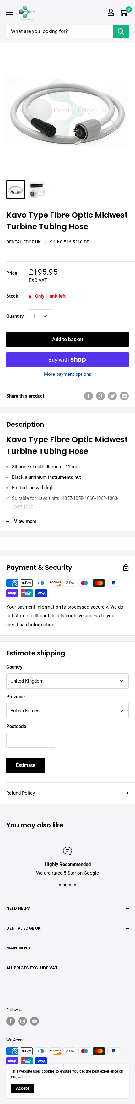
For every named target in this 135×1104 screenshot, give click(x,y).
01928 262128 (53, 873)
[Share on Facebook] (88, 395)
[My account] (111, 12)
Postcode (16, 726)
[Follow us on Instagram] (22, 1021)
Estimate (25, 765)
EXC (33, 280)
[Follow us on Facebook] (10, 1021)
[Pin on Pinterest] (100, 395)
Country (14, 667)
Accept (22, 1088)
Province (15, 697)
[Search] (121, 31)
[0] (123, 12)
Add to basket (67, 339)
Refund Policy (20, 793)
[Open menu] (9, 12)
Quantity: (15, 316)
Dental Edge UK (23, 241)
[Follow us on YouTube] (34, 1021)
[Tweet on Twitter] (112, 395)
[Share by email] (124, 395)
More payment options (67, 374)
